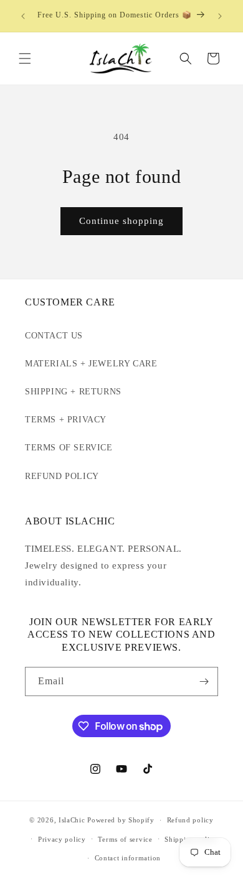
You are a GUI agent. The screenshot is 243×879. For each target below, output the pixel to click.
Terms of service (125, 839)
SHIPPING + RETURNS (73, 391)
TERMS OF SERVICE (69, 447)
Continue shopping (121, 221)
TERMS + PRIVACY (66, 419)
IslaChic (72, 820)
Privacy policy (62, 839)
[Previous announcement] (23, 16)
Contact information (128, 858)
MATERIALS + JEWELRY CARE (91, 363)
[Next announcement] (220, 16)
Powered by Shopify (121, 820)
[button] (25, 58)
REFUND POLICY (62, 476)
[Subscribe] (203, 681)
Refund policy (190, 820)
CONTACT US (54, 335)
